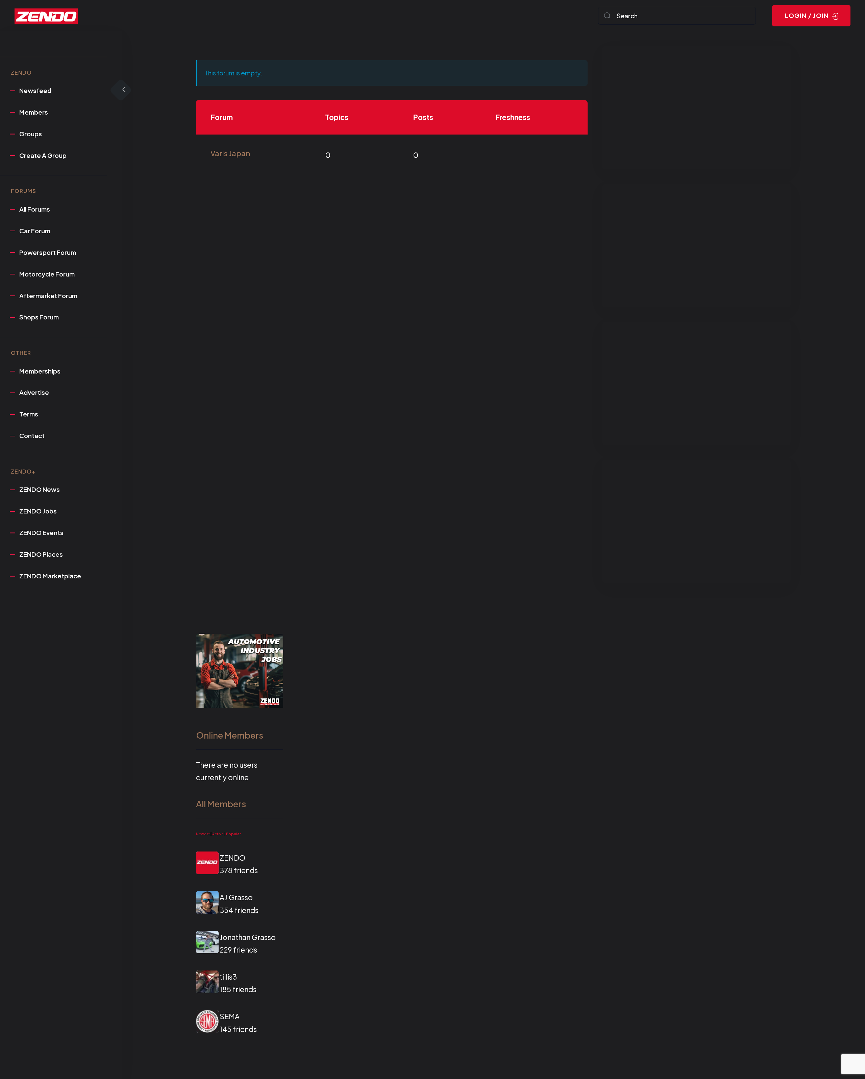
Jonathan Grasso (248, 937)
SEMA (230, 1016)
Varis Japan (230, 153)
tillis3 (228, 976)
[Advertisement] (696, 107)
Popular (233, 834)
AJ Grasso (236, 897)
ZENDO (232, 857)
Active (218, 834)
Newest (203, 834)
